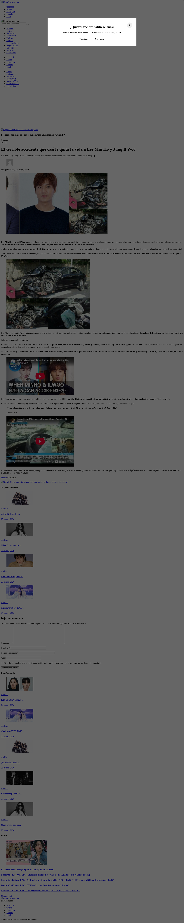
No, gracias (100, 39)
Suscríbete (83, 39)
